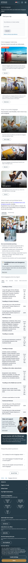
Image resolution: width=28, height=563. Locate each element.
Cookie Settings (14, 557)
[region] (14, 554)
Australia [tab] (11, 280)
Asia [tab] (7, 280)
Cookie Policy (22, 551)
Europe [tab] (16, 280)
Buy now (6, 73)
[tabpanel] (14, 237)
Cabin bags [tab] (4, 212)
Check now (6, 102)
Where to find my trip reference (10, 34)
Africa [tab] (3, 280)
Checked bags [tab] (11, 212)
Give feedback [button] (6, 542)
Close (14, 560)
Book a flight (6, 139)
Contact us (5, 523)
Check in (5, 194)
